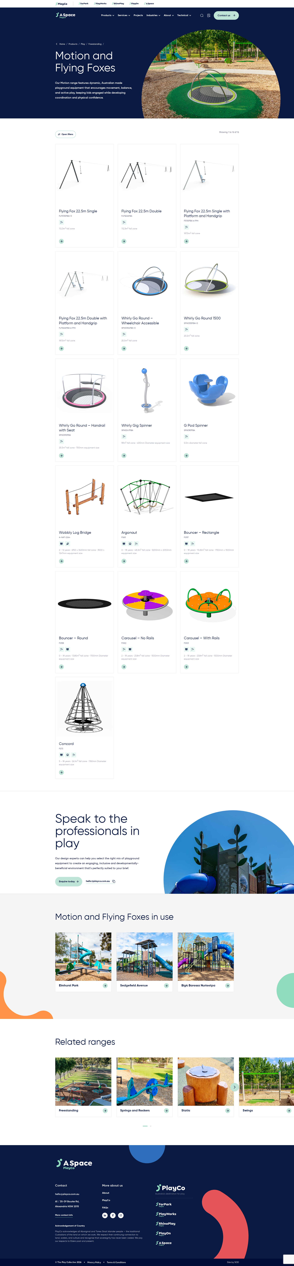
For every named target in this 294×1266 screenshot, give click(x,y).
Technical (182, 15)
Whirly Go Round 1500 (202, 318)
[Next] (234, 1087)
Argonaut (129, 532)
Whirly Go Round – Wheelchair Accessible (140, 320)
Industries (152, 15)
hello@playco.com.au (67, 1194)
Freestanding (95, 44)
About (167, 15)
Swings (248, 1110)
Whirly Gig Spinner (136, 425)
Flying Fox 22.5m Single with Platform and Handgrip (207, 213)
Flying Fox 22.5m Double (141, 211)
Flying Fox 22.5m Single (78, 211)
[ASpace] (77, 15)
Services (122, 15)
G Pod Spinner (196, 425)
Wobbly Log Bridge (75, 532)
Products (106, 15)
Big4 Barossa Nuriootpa (198, 985)
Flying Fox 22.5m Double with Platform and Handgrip (83, 320)
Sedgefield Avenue (134, 985)
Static (185, 1110)
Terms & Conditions (116, 1262)
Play (83, 44)
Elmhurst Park (69, 985)
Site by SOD (233, 1262)
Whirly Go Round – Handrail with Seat (82, 428)
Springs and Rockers (135, 1110)
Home (62, 44)
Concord (66, 744)
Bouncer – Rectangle (201, 532)
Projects (138, 15)
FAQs (105, 1208)
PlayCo (106, 1200)
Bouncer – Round (73, 638)
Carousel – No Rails (137, 638)
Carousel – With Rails (202, 638)
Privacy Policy (94, 1262)
